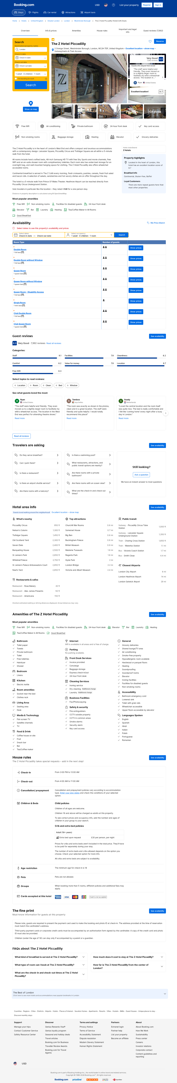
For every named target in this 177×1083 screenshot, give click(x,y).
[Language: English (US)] (105, 5)
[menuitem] (19, 12)
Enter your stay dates (70, 793)
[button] (31, 73)
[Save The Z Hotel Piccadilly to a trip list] (150, 41)
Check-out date (21, 62)
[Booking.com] (24, 5)
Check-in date (20, 54)
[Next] (162, 77)
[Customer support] (113, 5)
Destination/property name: (26, 46)
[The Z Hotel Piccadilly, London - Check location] (52, 50)
